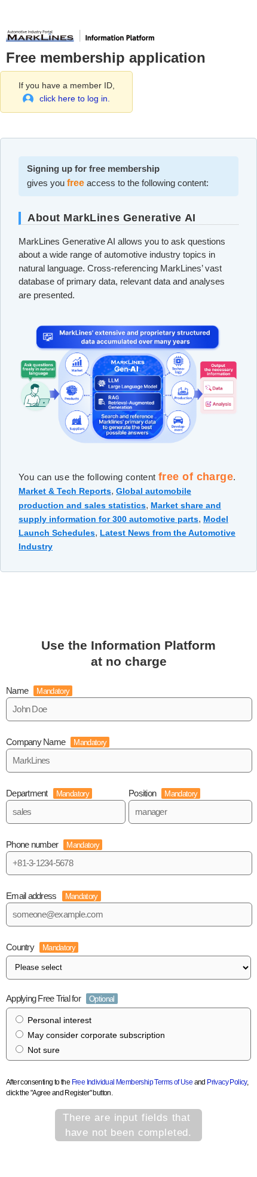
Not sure (43, 1050)
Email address (52, 896)
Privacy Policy (227, 1082)
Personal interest (59, 1020)
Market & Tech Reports (65, 491)
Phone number (52, 844)
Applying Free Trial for (60, 998)
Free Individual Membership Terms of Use (132, 1082)
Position (162, 793)
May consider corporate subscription (96, 1035)
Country (40, 947)
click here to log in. (74, 98)
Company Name (56, 742)
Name (37, 690)
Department (47, 793)
